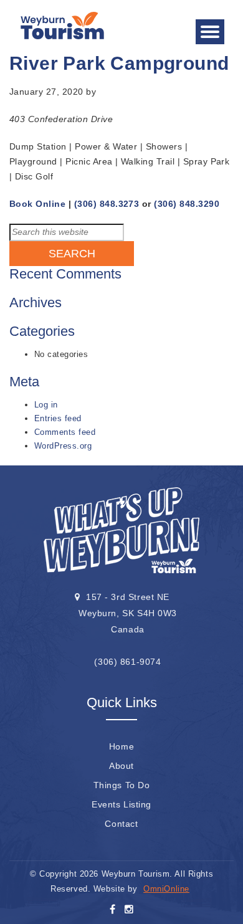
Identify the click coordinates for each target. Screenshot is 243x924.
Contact (121, 824)
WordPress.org (63, 445)
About (121, 766)
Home (121, 746)
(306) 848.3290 (186, 204)
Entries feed (58, 418)
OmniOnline (166, 888)
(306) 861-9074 (127, 662)
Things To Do (121, 785)
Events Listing (121, 804)
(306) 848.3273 (107, 204)
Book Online (37, 204)
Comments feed (64, 432)
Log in (46, 404)
